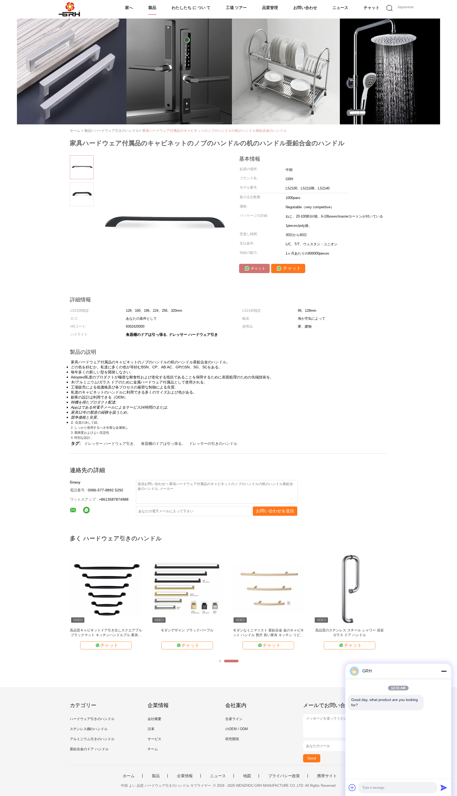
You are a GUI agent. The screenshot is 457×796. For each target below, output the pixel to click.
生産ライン (234, 719)
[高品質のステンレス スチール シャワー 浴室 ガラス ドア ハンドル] (349, 588)
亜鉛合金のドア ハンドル (89, 749)
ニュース (340, 7)
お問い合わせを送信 (275, 511)
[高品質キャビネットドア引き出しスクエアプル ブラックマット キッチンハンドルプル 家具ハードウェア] (106, 588)
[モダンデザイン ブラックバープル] (187, 588)
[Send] (444, 787)
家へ (129, 7)
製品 (152, 7)
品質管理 (270, 7)
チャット (372, 7)
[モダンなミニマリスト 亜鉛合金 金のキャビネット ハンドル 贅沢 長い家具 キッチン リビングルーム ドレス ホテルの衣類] (268, 588)
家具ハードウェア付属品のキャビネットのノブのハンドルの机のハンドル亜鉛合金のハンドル (214, 131)
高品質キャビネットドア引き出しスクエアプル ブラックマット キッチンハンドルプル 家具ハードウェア (106, 632)
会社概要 (154, 719)
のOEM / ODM (236, 729)
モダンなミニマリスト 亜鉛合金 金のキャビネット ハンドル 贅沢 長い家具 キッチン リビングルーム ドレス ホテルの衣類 (268, 632)
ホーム (129, 776)
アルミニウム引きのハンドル (92, 739)
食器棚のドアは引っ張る (161, 443)
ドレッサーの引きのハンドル (213, 443)
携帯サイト (327, 776)
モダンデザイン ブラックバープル (187, 630)
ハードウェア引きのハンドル (92, 719)
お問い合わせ (305, 7)
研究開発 (232, 739)
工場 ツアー (236, 7)
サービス (154, 739)
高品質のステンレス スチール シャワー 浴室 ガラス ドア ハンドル (349, 632)
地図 (247, 776)
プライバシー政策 (284, 776)
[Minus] (444, 671)
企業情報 (185, 776)
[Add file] (352, 787)
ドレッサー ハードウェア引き (109, 443)
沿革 (151, 729)
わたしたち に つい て (191, 7)
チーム (153, 749)
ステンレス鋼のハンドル (89, 729)
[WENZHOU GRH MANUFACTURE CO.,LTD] (69, 9)
